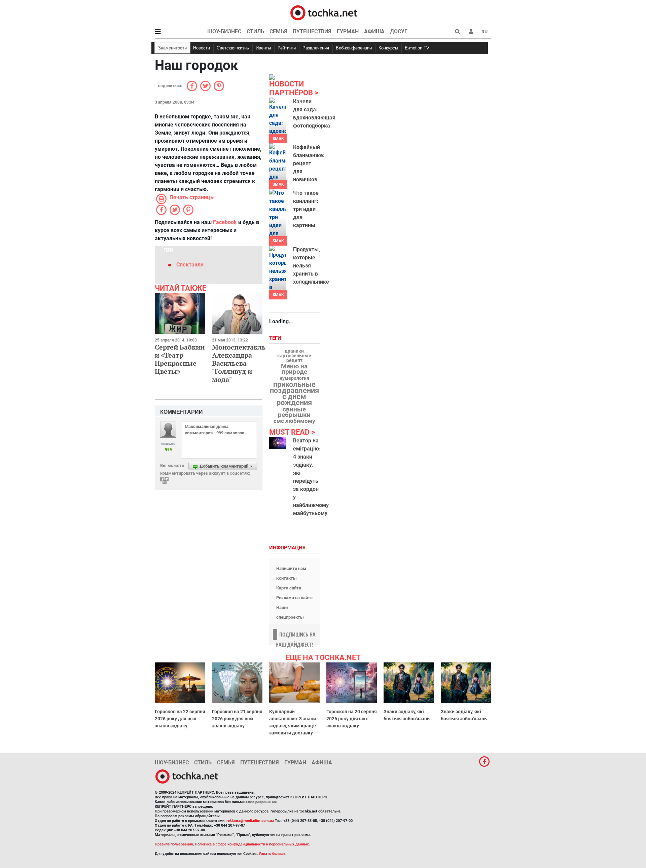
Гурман (348, 31)
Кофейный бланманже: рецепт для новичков (309, 163)
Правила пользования (174, 844)
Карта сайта (288, 587)
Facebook (225, 222)
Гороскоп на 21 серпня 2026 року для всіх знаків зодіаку (237, 718)
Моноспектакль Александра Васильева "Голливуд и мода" (238, 363)
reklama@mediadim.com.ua (250, 821)
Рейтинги (287, 47)
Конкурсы (388, 47)
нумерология (294, 378)
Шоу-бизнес (224, 31)
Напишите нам (291, 568)
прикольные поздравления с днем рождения (294, 394)
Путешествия (312, 31)
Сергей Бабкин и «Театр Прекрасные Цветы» (180, 359)
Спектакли (190, 264)
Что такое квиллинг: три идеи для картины (306, 209)
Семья (278, 31)
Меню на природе (294, 369)
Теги (276, 338)
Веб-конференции (354, 47)
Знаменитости (172, 47)
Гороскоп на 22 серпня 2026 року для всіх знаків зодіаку (180, 718)
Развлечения (315, 47)
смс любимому (294, 421)
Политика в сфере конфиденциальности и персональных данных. (252, 844)
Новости (201, 47)
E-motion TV (417, 47)
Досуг (398, 31)
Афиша (374, 31)
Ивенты (263, 47)
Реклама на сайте (294, 597)
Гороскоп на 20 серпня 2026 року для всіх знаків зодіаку (351, 718)
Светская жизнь (233, 47)
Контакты (286, 578)
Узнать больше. (272, 854)
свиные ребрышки (294, 412)
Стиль (255, 31)
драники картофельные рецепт (294, 356)
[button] (471, 31)
